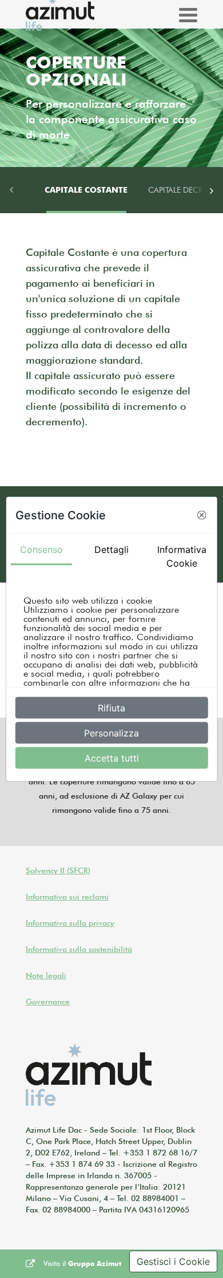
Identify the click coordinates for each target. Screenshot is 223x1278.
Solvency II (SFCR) (58, 870)
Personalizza (111, 733)
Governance (48, 1001)
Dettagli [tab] (111, 549)
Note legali (46, 975)
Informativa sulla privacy (70, 922)
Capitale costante (86, 189)
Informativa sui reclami (67, 896)
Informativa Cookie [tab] (181, 556)
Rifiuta (111, 708)
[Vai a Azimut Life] (89, 1075)
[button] (201, 515)
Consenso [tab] (41, 549)
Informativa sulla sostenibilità (79, 949)
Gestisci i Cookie (173, 1261)
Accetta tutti (112, 758)
